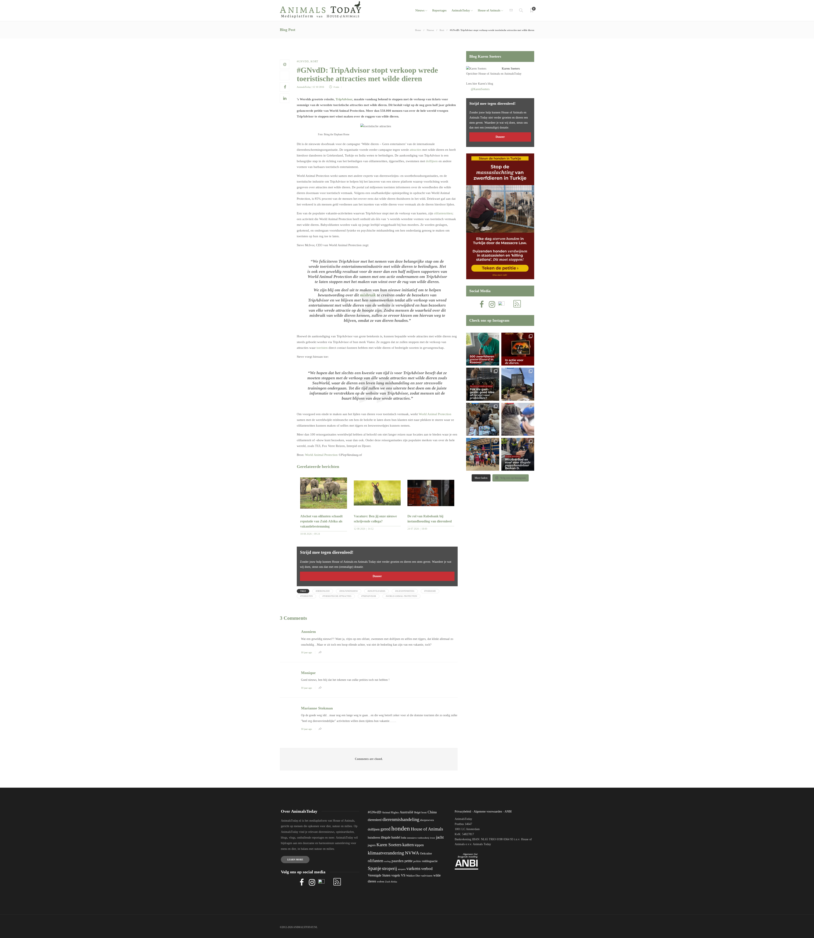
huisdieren (374, 837)
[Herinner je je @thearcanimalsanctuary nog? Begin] (517, 384)
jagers (372, 845)
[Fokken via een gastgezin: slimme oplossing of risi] (482, 384)
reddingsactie (430, 861)
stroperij (389, 868)
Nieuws (419, 10)
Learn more (295, 859)
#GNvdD (303, 61)
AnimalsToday (304, 87)
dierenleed (375, 820)
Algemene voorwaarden (488, 811)
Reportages (439, 10)
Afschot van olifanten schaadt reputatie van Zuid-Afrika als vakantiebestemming (321, 521)
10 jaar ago (306, 652)
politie (417, 861)
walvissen (426, 875)
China (432, 812)
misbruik (368, 295)
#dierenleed (323, 591)
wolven (380, 881)
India (403, 837)
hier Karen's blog (483, 83)
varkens (413, 868)
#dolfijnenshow (348, 591)
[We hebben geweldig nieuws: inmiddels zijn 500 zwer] (482, 349)
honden (400, 828)
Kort (442, 30)
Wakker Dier (413, 875)
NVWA (412, 853)
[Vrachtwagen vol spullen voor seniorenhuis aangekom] (482, 454)
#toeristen (306, 596)
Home (418, 30)
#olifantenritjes (404, 591)
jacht (440, 837)
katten (408, 844)
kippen (419, 845)
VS (403, 875)
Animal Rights (390, 812)
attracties (415, 149)
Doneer (377, 576)
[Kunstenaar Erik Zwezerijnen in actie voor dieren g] (517, 349)
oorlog (387, 861)
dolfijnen (432, 161)
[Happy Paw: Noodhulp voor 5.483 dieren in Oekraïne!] (482, 419)
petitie (408, 861)
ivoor (432, 837)
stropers (402, 869)
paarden (398, 861)
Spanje (374, 868)
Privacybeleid (463, 811)
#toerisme (430, 591)
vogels (395, 875)
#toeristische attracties (336, 596)
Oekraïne (426, 853)
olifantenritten (443, 213)
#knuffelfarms (376, 591)
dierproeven (427, 820)
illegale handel (390, 837)
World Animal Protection (435, 414)
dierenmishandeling (400, 819)
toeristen (322, 347)
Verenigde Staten (379, 875)
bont (424, 812)
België (417, 812)
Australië (406, 812)
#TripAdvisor (368, 596)
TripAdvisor (344, 99)
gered (385, 829)
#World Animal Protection (401, 596)
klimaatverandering (386, 853)
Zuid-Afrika (391, 881)
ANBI (508, 811)
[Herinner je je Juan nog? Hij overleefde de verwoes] (517, 419)
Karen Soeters (511, 68)
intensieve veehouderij (418, 838)
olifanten (375, 860)
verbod (427, 868)
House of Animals (489, 10)
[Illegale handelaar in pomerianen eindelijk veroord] (517, 454)
